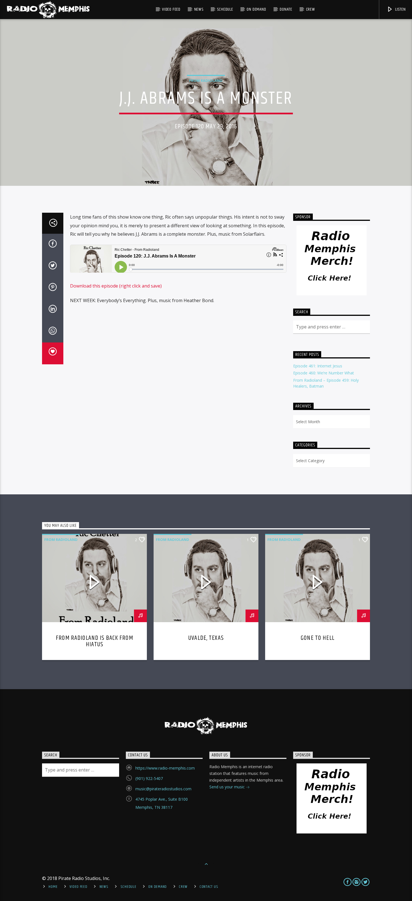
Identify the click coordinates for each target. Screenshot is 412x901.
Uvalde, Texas (206, 638)
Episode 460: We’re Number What (323, 373)
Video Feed (171, 9)
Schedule (225, 9)
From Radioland (206, 80)
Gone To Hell (317, 638)
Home (52, 887)
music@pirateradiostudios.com (163, 788)
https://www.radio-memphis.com (165, 768)
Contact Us (209, 887)
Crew (310, 9)
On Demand (256, 9)
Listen (400, 9)
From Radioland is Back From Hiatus (94, 641)
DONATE (286, 9)
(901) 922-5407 (149, 778)
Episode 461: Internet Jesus (317, 366)
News (198, 9)
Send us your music (227, 786)
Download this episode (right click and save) (116, 286)
